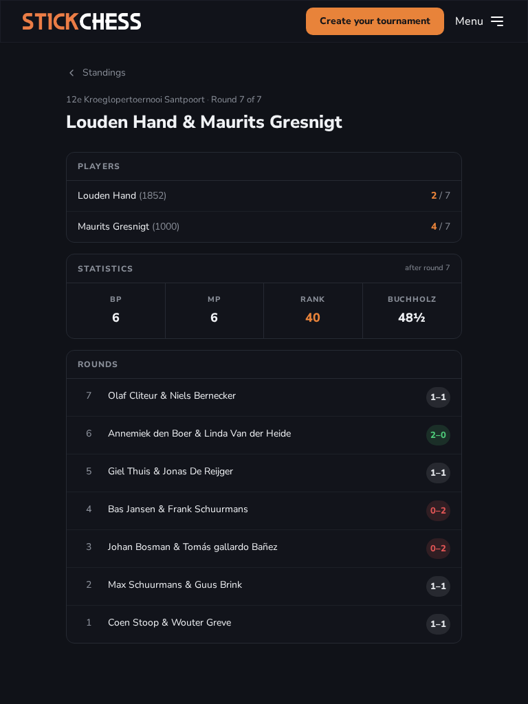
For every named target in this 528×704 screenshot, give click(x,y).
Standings (104, 72)
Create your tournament (375, 21)
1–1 (438, 397)
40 (312, 317)
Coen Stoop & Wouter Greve (169, 622)
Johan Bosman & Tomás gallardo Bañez (192, 546)
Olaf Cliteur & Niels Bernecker (172, 395)
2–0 (438, 435)
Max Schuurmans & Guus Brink (175, 584)
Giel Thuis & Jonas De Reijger (170, 471)
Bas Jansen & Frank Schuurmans (178, 509)
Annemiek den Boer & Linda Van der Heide (199, 433)
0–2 (438, 511)
